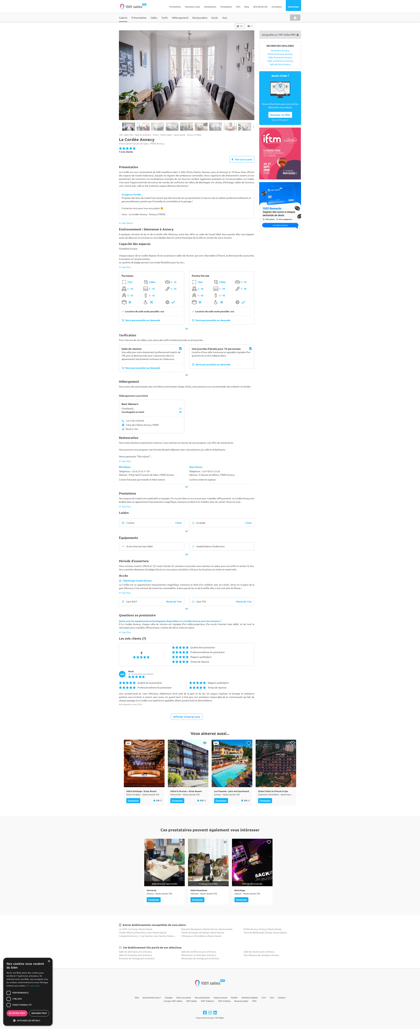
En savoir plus (33, 985)
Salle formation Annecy (280, 57)
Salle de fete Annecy (280, 64)
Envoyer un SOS (280, 114)
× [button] (49, 961)
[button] (28, 1020)
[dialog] (27, 992)
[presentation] (125, 75)
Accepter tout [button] (17, 1013)
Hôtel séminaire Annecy (280, 53)
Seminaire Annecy (280, 50)
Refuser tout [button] (39, 1013)
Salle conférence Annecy (280, 60)
